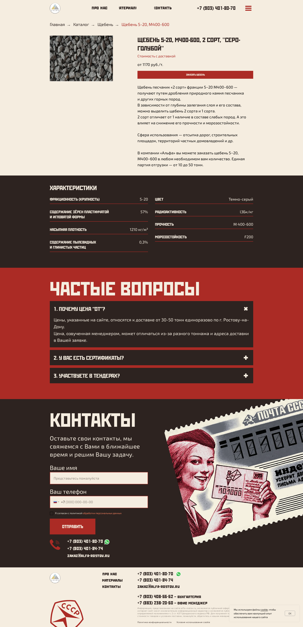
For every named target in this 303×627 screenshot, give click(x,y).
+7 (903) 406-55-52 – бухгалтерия (169, 596)
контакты (111, 586)
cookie (264, 609)
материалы (112, 580)
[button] (195, 75)
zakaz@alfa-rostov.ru (88, 555)
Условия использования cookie (193, 622)
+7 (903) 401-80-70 (216, 8)
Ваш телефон (68, 491)
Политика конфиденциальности (154, 622)
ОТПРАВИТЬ (72, 526)
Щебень (105, 24)
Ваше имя (63, 467)
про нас (109, 573)
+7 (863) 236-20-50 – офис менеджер (172, 602)
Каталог (81, 24)
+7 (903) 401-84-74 (85, 548)
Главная (57, 24)
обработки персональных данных (102, 513)
